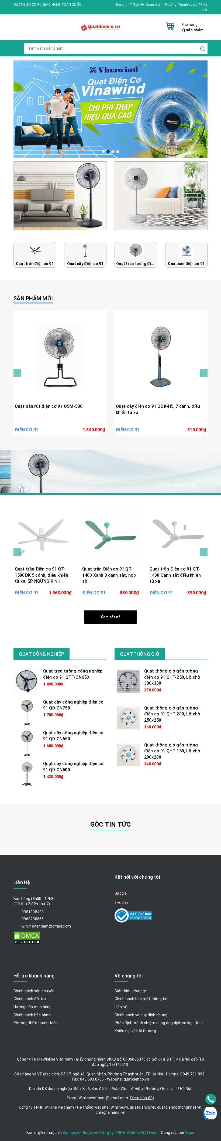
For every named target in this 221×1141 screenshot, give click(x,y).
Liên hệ (121, 1007)
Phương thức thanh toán (35, 1023)
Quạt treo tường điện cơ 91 (136, 264)
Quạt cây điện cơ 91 (85, 264)
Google (121, 893)
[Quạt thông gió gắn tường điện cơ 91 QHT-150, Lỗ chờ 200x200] (128, 755)
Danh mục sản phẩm (48, 485)
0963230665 (33, 919)
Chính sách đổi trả (29, 999)
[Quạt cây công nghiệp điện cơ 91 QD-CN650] (26, 743)
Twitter (121, 902)
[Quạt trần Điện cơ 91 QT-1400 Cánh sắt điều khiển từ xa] (178, 536)
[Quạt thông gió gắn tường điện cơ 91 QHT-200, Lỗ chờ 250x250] (128, 718)
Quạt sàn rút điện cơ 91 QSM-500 (48, 406)
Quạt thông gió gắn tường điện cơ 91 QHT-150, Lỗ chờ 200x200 (172, 751)
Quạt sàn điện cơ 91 (186, 264)
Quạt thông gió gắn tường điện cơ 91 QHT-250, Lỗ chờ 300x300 (172, 677)
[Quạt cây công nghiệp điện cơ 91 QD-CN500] (26, 774)
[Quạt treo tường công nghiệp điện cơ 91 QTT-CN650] (26, 681)
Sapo (190, 1132)
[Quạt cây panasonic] (161, 195)
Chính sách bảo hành (32, 1015)
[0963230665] (210, 1099)
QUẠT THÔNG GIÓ (140, 654)
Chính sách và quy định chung (141, 1015)
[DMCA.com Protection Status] (26, 937)
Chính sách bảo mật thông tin (141, 999)
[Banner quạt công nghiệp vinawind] (110, 108)
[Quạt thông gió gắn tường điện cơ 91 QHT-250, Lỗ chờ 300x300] (128, 681)
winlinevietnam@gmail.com (46, 926)
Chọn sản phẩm (110, 588)
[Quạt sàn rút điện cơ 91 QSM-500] (60, 357)
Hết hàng (43, 588)
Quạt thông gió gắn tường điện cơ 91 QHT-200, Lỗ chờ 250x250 (172, 714)
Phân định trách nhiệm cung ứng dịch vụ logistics (159, 1023)
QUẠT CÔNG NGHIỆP (41, 654)
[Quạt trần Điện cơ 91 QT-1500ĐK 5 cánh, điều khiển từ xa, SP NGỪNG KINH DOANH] (43, 536)
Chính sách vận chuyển (33, 991)
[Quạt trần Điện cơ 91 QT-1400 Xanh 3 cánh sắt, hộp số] (110, 536)
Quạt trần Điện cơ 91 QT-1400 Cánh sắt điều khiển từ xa (175, 575)
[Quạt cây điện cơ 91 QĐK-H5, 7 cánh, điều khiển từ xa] (161, 357)
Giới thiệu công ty (130, 991)
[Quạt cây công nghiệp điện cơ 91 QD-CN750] (26, 712)
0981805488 (33, 912)
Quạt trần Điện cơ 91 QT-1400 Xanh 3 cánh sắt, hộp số (109, 575)
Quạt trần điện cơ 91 (35, 264)
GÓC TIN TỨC (110, 824)
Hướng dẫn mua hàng (32, 1007)
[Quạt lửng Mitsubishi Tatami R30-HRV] (60, 195)
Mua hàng (60, 426)
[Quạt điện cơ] (101, 25)
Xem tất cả (110, 617)
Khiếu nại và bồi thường (135, 1031)
